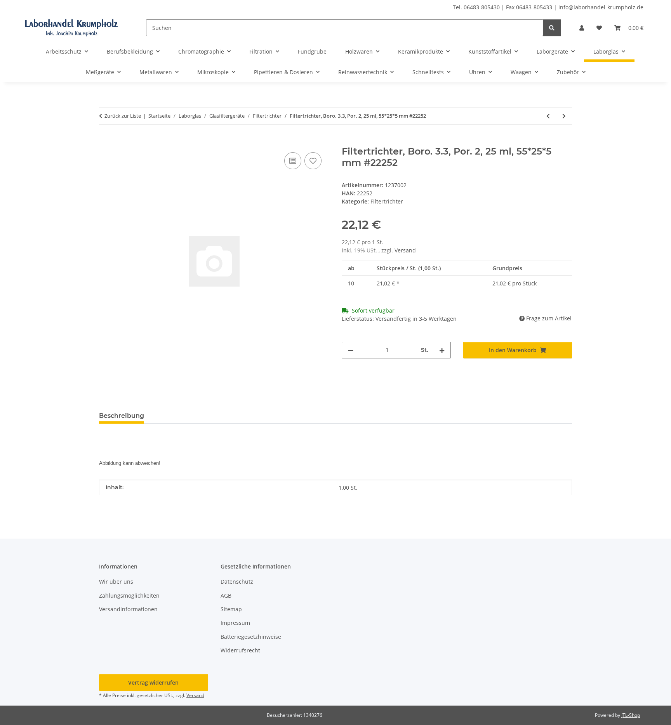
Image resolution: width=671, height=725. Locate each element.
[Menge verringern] (350, 350)
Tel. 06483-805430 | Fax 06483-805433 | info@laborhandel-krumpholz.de (548, 7)
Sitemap (231, 609)
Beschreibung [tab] (121, 415)
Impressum (235, 622)
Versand (405, 250)
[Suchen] (552, 27)
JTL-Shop (630, 715)
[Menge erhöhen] (441, 350)
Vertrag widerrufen (153, 682)
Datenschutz (237, 581)
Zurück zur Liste (122, 115)
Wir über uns (116, 581)
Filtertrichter (386, 201)
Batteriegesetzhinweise (251, 636)
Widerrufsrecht (240, 650)
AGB (226, 595)
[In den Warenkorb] (105, 141)
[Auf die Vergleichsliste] (292, 160)
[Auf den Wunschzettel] (313, 160)
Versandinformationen (128, 609)
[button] (581, 27)
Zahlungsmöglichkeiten (129, 595)
